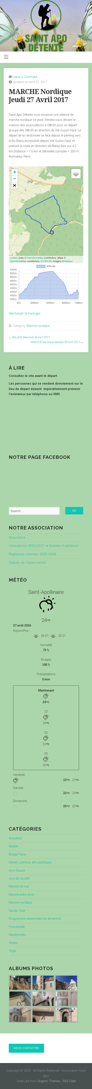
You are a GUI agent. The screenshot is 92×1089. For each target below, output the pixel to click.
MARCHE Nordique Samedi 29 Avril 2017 (55, 342)
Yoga (12, 951)
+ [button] (14, 172)
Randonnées (17, 935)
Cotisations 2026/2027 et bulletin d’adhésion (44, 546)
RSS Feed (69, 1081)
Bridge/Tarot (17, 854)
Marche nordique (38, 326)
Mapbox (68, 261)
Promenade (17, 927)
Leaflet (13, 257)
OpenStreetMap (35, 257)
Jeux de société (19, 878)
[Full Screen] (14, 185)
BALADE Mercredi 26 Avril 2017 (31, 337)
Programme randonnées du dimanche (35, 919)
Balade (13, 846)
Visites (13, 943)
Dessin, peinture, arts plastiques (30, 862)
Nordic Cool (17, 911)
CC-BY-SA (46, 261)
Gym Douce (17, 870)
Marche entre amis (21, 894)
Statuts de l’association (27, 562)
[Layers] (76, 173)
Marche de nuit (19, 886)
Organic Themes (48, 1081)
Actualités (15, 838)
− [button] (14, 178)
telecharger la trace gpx (24, 313)
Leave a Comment (25, 77)
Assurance (17, 537)
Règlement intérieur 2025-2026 (32, 554)
